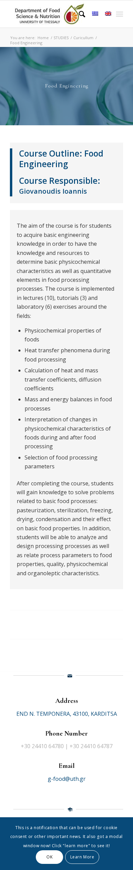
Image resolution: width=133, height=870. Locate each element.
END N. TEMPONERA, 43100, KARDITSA (66, 714)
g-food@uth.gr (67, 779)
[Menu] (119, 14)
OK (49, 857)
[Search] (78, 14)
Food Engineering (61, 159)
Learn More (82, 857)
